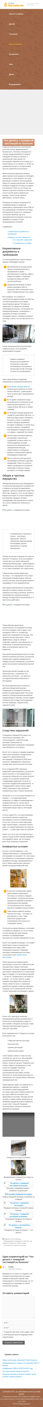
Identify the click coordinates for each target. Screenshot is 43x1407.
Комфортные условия (22, 243)
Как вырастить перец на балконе (15, 1245)
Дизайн (12, 24)
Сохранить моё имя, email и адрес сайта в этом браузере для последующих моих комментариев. (18, 1334)
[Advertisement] (21, 112)
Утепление (13, 34)
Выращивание (15, 84)
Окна (11, 64)
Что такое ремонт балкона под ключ (15, 1371)
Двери (11, 74)
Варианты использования (12, 1239)
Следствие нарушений (22, 240)
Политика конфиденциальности (21, 1404)
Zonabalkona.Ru (8, 1392)
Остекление (13, 54)
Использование (15, 44)
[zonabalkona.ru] (21, 4)
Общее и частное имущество (19, 237)
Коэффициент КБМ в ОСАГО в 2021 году (17, 1368)
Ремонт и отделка (16, 14)
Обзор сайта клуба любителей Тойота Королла (19, 1360)
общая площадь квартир (20, 386)
